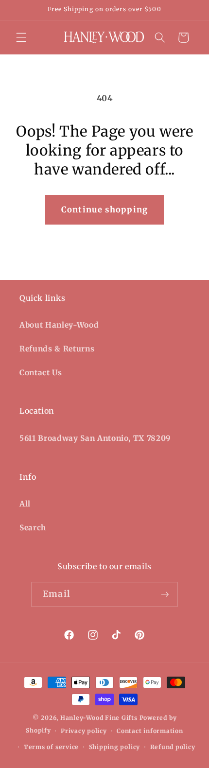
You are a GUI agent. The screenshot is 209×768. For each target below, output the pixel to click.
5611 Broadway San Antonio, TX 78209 (95, 438)
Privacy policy (84, 730)
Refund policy (172, 747)
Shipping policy (114, 747)
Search (32, 527)
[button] (21, 37)
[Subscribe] (164, 594)
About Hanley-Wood (59, 325)
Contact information (150, 730)
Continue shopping (104, 210)
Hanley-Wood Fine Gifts (99, 717)
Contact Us (40, 372)
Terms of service (51, 747)
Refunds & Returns (56, 348)
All (25, 503)
